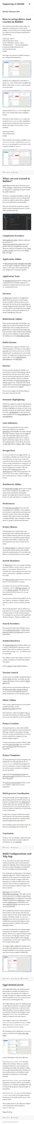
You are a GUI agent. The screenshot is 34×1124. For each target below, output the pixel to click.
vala (15, 666)
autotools (5, 351)
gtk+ (17, 172)
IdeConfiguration (8, 898)
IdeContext (6, 892)
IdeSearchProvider (13, 630)
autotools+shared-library (13, 782)
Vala (29, 444)
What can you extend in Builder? (16, 180)
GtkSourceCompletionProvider (12, 244)
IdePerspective (16, 469)
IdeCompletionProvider (10, 240)
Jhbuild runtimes (13, 590)
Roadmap (18, 842)
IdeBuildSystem (21, 357)
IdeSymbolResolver (11, 645)
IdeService (8, 298)
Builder (14, 172)
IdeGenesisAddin (14, 744)
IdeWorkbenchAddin (11, 489)
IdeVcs (9, 679)
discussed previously (11, 263)
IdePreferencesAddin (12, 508)
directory (10, 746)
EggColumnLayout (13, 984)
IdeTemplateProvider (18, 774)
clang (9, 666)
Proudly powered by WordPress (10, 1122)
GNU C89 (7, 444)
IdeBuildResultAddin (23, 336)
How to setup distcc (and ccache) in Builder (17, 20)
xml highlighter (7, 416)
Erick (4, 185)
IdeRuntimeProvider (11, 579)
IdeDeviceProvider (22, 380)
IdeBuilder (18, 359)
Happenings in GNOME (13, 4)
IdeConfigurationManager (11, 894)
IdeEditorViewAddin (9, 709)
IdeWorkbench (7, 471)
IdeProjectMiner (10, 548)
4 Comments (25, 978)
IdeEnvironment (12, 904)
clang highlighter (23, 414)
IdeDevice (21, 900)
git (8, 681)
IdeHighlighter (13, 412)
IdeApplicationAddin (24, 263)
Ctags (10, 252)
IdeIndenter (6, 431)
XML (23, 444)
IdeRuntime (26, 385)
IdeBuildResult (7, 359)
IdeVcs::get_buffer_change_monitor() (16, 689)
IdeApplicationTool (11, 280)
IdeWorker (25, 802)
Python (18, 444)
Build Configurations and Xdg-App (17, 855)
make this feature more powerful (13, 632)
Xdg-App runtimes (21, 588)
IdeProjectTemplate (9, 776)
